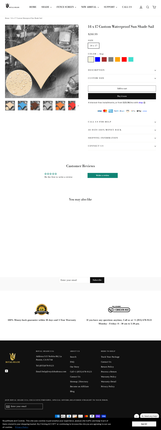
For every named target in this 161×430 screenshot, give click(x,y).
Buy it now (122, 96)
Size (91, 41)
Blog (72, 391)
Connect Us (96, 146)
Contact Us (75, 376)
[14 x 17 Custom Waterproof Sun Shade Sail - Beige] (7, 258)
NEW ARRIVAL (89, 7)
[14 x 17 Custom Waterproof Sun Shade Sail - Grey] (16, 258)
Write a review (102, 175)
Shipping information (103, 138)
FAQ (72, 362)
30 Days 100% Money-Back (105, 130)
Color (96, 54)
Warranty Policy (108, 376)
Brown (104, 59)
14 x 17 (93, 45)
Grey (111, 59)
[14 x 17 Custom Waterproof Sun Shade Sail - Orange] (19, 258)
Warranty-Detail (108, 381)
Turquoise (131, 59)
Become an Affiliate (79, 386)
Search (73, 357)
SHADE (45, 7)
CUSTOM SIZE (96, 78)
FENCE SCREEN (65, 7)
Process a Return (109, 371)
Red (124, 59)
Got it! (144, 424)
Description (96, 70)
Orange (117, 59)
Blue (97, 59)
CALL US (127, 7)
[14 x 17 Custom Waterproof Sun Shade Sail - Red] (22, 258)
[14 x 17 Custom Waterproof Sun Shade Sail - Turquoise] (25, 258)
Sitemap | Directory (79, 381)
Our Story (74, 367)
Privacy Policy (108, 386)
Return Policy (107, 367)
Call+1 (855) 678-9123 (81, 371)
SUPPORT (109, 7)
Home (7, 18)
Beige (91, 59)
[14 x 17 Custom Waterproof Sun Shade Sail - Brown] (13, 258)
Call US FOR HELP (99, 122)
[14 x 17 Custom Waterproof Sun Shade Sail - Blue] (10, 258)
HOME (32, 7)
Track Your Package (110, 357)
